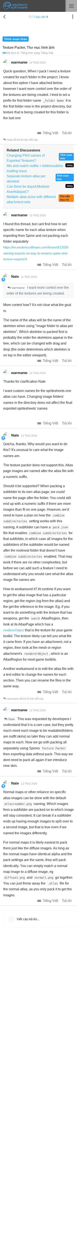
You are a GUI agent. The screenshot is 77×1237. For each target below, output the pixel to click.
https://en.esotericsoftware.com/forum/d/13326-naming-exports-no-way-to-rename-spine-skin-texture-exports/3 (36, 253)
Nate (11, 719)
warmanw (18, 287)
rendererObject (13, 630)
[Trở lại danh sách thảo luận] (4, 17)
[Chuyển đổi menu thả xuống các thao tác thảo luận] (72, 17)
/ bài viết (37, 17)
